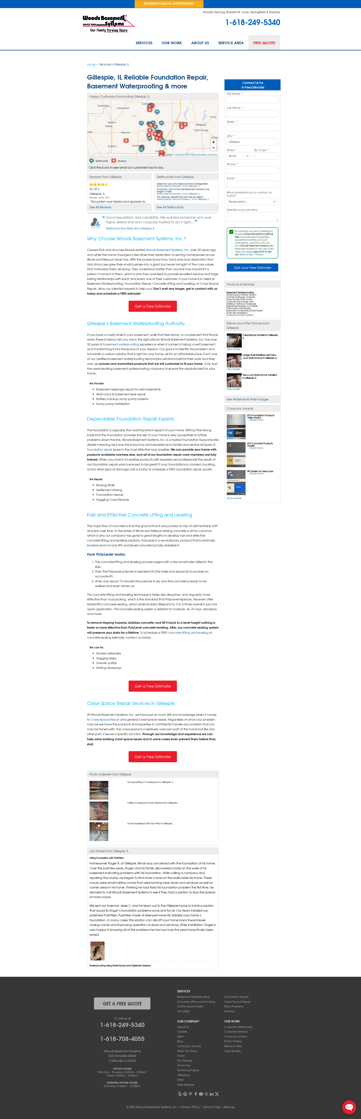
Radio (181, 1055)
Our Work (172, 42)
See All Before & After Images (247, 399)
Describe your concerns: (242, 209)
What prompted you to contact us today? (249, 194)
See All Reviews (100, 207)
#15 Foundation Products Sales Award (260, 416)
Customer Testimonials (238, 1027)
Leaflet (169, 154)
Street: (232, 122)
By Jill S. (94, 188)
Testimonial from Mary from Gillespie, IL (130, 228)
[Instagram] (206, 1094)
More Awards (234, 498)
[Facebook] (195, 1094)
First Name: (235, 93)
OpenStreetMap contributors (205, 154)
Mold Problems (233, 1006)
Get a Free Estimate (153, 306)
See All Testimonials (170, 207)
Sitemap (228, 1107)
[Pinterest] (190, 1094)
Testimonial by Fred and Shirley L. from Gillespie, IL (183, 199)
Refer (180, 1080)
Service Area (231, 42)
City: (230, 136)
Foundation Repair (236, 997)
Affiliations (183, 1075)
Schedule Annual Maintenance (169, 3)
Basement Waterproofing (193, 997)
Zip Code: (261, 150)
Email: (231, 178)
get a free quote (122, 1003)
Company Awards (189, 1046)
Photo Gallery (233, 1041)
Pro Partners (184, 1060)
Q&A (180, 1036)
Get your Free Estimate (252, 267)
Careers (182, 1031)
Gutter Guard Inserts (190, 1006)
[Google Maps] (185, 1094)
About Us (200, 42)
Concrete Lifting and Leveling (196, 1001)
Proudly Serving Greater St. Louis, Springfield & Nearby (241, 11)
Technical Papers (188, 1070)
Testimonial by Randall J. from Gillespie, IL (178, 186)
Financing (183, 1065)
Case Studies (232, 1051)
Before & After (233, 1046)
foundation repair (99, 449)
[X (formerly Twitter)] (217, 1094)
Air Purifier (183, 1011)
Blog (180, 1041)
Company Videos (235, 1036)
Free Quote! (264, 42)
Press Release (185, 1084)
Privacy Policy (190, 1107)
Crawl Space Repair (105, 719)
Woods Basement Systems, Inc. (168, 249)
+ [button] (213, 142)
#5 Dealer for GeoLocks (260, 471)
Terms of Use (246, 254)
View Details (233, 349)
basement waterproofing (121, 344)
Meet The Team (187, 1051)
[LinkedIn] (211, 1094)
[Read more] (256, 419)
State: (231, 150)
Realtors (229, 1011)
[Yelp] (180, 1094)
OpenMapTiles (182, 154)
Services (144, 42)
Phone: (232, 164)
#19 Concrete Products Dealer (260, 444)
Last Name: (235, 108)
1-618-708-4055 (122, 1038)
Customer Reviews (236, 1031)
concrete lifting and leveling (188, 632)
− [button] (213, 147)
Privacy (259, 254)
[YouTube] (201, 1094)
